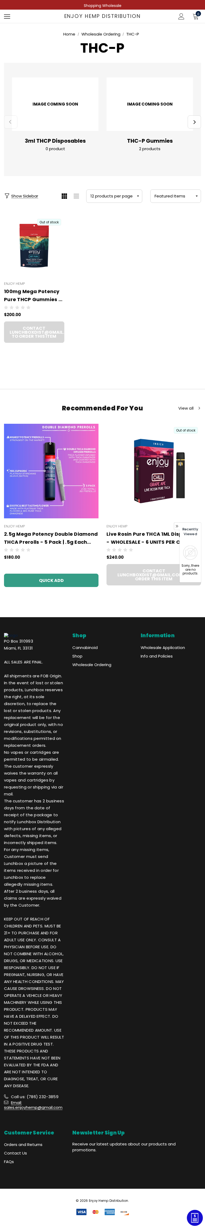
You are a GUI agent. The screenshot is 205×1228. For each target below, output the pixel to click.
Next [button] (194, 122)
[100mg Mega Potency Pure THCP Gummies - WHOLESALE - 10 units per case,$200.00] (34, 246)
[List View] (76, 196)
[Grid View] (64, 196)
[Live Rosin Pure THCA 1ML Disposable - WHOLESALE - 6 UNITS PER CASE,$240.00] (154, 471)
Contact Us (15, 1153)
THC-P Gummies (150, 141)
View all (186, 408)
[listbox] (175, 196)
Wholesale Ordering (91, 664)
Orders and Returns (23, 1144)
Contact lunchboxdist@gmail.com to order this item (37, 332)
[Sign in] (181, 16)
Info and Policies (157, 656)
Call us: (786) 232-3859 (34, 1096)
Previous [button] (10, 122)
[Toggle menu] (7, 16)
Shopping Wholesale (102, 5)
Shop (77, 656)
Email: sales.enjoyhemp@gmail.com (33, 1105)
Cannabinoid (85, 647)
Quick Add (51, 580)
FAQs (9, 1161)
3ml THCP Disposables (55, 141)
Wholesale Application (163, 647)
